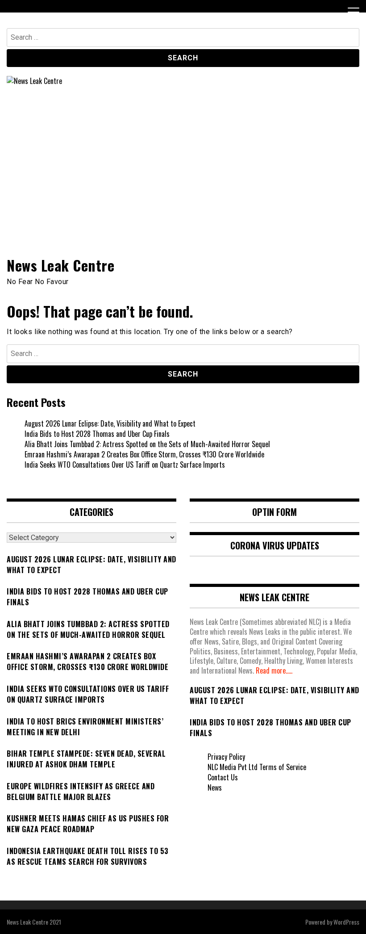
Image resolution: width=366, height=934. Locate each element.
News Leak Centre (60, 265)
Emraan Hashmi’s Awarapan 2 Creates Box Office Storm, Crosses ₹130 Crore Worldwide (144, 454)
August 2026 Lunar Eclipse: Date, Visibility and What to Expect (110, 423)
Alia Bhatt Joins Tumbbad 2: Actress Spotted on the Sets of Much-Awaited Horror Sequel (147, 444)
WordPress (346, 921)
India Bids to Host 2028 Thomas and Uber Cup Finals (97, 433)
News (215, 787)
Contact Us (223, 777)
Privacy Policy (226, 756)
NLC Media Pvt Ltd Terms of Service (257, 767)
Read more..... (274, 670)
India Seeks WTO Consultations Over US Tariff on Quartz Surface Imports (125, 464)
